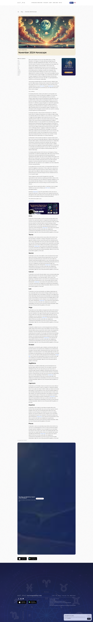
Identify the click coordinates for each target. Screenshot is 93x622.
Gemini (19, 63)
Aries (18, 60)
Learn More (69, 618)
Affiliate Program (73, 595)
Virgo (18, 67)
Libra (18, 68)
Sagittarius (19, 71)
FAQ (56, 595)
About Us (59, 595)
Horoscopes (64, 595)
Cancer (19, 64)
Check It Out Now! (40, 498)
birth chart (42, 86)
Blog (22, 11)
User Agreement (52, 599)
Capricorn (19, 72)
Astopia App (50, 86)
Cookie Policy (51, 603)
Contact (53, 595)
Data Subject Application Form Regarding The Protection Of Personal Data (62, 605)
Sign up (71, 2)
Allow (89, 618)
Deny (89, 615)
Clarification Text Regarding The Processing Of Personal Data (60, 602)
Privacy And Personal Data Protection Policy (57, 601)
